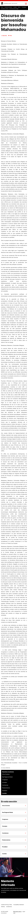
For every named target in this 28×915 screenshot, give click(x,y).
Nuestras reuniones (8, 772)
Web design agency (17, 911)
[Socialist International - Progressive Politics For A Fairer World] (9, 3)
